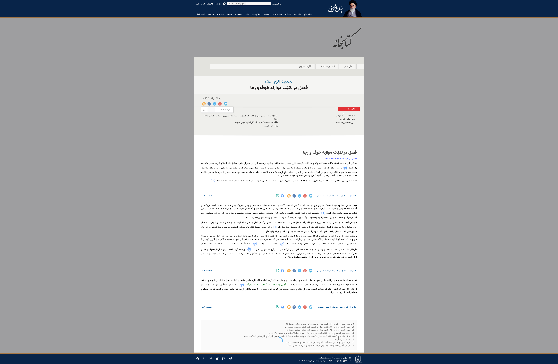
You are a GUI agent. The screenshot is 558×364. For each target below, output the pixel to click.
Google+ (220, 104)
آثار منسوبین (305, 66)
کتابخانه (288, 14)
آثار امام (348, 66)
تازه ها (229, 14)
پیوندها (211, 14)
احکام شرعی (256, 14)
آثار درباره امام (328, 66)
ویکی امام (297, 14)
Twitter (215, 104)
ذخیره (278, 196)
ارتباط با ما (201, 14)
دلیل (247, 14)
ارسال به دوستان (204, 104)
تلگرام (225, 104)
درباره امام (308, 14)
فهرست (351, 109)
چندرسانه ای (277, 14)
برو (204, 109)
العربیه (202, 4)
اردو (197, 4)
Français (218, 4)
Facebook (209, 104)
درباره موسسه (276, 4)
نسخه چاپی (283, 196)
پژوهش (267, 14)
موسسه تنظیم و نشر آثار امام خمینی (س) (324, 360)
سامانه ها (220, 14)
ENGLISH (210, 4)
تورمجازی (238, 14)
